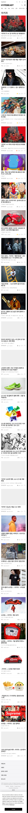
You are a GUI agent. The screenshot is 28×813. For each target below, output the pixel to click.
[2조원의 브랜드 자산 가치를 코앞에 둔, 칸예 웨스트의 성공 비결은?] (13, 358)
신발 (5, 8)
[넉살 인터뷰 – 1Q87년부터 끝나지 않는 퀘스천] (13, 274)
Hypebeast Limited (8, 783)
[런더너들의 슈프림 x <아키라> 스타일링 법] (13, 577)
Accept (13, 809)
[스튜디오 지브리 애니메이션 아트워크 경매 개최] (13, 105)
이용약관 (7, 786)
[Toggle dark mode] (22, 5)
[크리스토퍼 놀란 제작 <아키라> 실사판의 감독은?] (13, 740)
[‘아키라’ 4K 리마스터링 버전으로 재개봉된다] (13, 134)
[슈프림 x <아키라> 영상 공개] (13, 605)
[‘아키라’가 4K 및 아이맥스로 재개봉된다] (13, 23)
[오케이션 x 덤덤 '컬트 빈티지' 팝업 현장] (13, 551)
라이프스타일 (21, 8)
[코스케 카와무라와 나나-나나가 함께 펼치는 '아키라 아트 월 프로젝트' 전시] (13, 441)
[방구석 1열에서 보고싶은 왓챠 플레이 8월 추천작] (13, 302)
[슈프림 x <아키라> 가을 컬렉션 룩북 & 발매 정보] (13, 631)
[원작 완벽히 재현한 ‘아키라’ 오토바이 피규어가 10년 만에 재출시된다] (13, 218)
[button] (25, 38)
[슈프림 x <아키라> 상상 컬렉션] (13, 713)
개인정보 (11, 786)
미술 (9, 8)
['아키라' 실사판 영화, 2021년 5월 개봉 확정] (13, 469)
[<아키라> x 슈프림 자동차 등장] (13, 659)
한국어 (13, 790)
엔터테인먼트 (3, 38)
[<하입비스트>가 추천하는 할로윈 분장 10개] (13, 686)
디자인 (12, 8)
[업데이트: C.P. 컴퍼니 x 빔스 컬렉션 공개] (13, 77)
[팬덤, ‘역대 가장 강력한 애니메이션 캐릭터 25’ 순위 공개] (13, 162)
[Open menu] (25, 5)
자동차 (4, 673)
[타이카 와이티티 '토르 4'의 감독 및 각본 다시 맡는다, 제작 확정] (13, 329)
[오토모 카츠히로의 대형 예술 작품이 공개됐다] (13, 50)
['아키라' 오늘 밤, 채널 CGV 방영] (13, 497)
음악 (16, 8)
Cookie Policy (17, 786)
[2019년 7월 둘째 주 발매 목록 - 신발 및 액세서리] (13, 386)
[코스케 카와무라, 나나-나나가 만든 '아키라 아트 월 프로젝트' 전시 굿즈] (13, 414)
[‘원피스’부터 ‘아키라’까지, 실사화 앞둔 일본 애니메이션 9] (13, 190)
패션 (2, 8)
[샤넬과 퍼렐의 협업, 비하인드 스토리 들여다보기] (13, 523)
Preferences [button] (11, 804)
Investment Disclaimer (13, 788)
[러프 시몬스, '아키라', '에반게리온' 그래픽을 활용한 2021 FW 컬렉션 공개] (13, 246)
